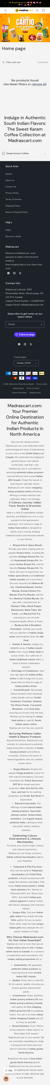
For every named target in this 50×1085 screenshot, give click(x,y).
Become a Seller (13, 236)
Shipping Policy (13, 206)
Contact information (19, 392)
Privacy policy (41, 384)
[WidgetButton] (6, 1078)
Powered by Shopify (26, 384)
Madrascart (13, 384)
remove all (39, 84)
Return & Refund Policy (17, 212)
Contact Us (11, 186)
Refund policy (18, 388)
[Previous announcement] (5, 4)
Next (47, 28)
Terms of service (33, 388)
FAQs (8, 230)
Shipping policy (35, 392)
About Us (10, 180)
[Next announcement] (45, 4)
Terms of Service (14, 199)
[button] (5, 10)
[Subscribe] (41, 324)
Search (9, 174)
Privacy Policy (12, 193)
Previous (2, 28)
